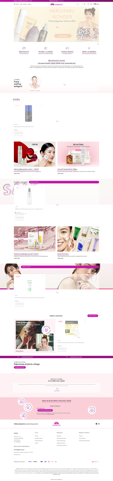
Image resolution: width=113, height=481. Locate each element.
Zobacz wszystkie (34, 182)
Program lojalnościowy (61, 438)
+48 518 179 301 (17, 454)
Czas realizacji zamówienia (84, 440)
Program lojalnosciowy (23, 0)
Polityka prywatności (61, 443)
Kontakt (15, 0)
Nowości (25, 4)
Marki (21, 4)
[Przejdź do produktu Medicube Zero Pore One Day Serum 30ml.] (28, 113)
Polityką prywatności (50, 414)
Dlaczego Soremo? (39, 438)
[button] (16, 4)
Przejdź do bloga (20, 367)
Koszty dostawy (82, 438)
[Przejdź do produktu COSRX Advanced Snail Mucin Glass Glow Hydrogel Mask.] (72, 329)
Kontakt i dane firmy (39, 440)
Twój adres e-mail (40, 408)
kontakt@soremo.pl (19, 449)
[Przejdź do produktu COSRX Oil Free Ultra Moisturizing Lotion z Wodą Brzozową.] (29, 195)
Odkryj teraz (17, 173)
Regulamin (59, 436)
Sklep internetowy (56, 479)
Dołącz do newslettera (45, 410)
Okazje (29, 4)
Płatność (81, 436)
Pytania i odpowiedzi (61, 440)
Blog (31, 0)
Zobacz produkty (93, 315)
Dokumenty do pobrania (62, 445)
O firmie (36, 436)
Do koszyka (17, 132)
